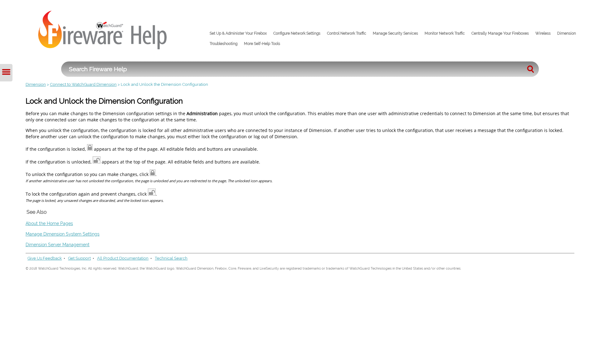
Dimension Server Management (58, 244)
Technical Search (171, 258)
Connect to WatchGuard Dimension (83, 84)
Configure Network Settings (296, 33)
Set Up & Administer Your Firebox (238, 33)
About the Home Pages (49, 223)
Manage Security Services (395, 33)
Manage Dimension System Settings (63, 234)
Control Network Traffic (346, 33)
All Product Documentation (123, 258)
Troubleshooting (223, 44)
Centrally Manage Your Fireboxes (500, 33)
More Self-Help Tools (262, 44)
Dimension (566, 33)
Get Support (79, 258)
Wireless (543, 33)
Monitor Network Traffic (445, 33)
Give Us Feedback (44, 258)
